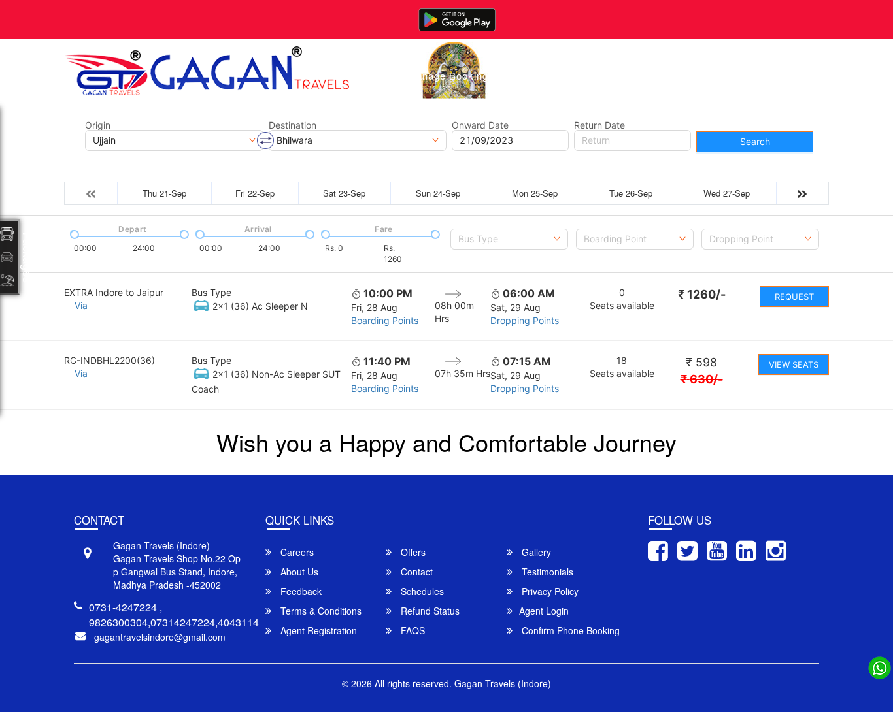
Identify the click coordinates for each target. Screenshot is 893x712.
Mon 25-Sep (535, 193)
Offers (412, 551)
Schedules (421, 591)
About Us (591, 75)
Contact (652, 75)
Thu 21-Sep (164, 193)
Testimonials (546, 571)
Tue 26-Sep (630, 193)
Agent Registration (317, 630)
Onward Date (480, 125)
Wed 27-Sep (726, 193)
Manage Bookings (450, 75)
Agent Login (544, 610)
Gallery (531, 75)
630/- (702, 379)
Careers (296, 551)
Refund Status (429, 610)
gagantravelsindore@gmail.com (160, 636)
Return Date (599, 125)
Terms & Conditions (320, 610)
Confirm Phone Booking (569, 630)
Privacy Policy (549, 591)
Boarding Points (384, 320)
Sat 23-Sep (344, 193)
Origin (97, 125)
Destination (292, 125)
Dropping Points (524, 320)
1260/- (702, 294)
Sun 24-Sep (438, 193)
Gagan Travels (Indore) (502, 683)
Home (373, 75)
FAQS (411, 630)
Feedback (300, 591)
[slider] (73, 233)
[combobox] (509, 239)
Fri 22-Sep (255, 193)
